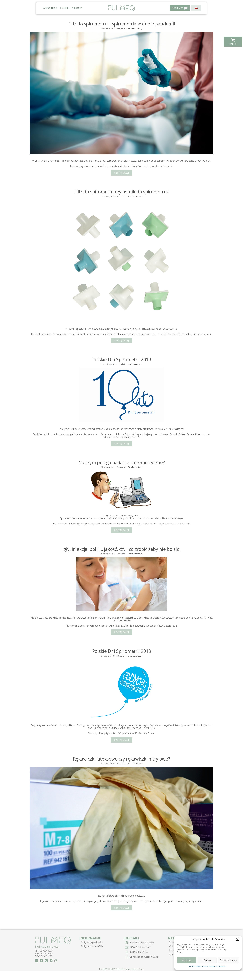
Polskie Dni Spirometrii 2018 (121, 651)
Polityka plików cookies (198, 966)
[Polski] (195, 7)
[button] (237, 939)
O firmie (64, 8)
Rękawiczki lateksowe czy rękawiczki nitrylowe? (121, 759)
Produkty (77, 8)
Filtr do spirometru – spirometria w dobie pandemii (121, 23)
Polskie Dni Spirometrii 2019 (121, 359)
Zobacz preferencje (228, 960)
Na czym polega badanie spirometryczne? (121, 462)
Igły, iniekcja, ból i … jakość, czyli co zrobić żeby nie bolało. (121, 549)
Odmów (207, 960)
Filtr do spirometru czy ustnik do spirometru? (121, 191)
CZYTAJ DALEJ (121, 172)
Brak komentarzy (135, 28)
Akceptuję (186, 960)
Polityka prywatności (217, 966)
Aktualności (50, 8)
